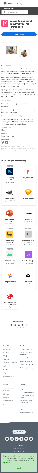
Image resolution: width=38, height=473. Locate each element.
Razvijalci (6, 359)
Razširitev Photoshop (26, 358)
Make (13, 29)
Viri (4, 404)
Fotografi (6, 352)
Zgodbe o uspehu (8, 376)
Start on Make (19, 34)
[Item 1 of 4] (19, 51)
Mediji (5, 366)
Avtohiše (5, 369)
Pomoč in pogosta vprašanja (8, 390)
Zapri (19, 468)
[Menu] (34, 3)
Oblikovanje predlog (26, 368)
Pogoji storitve (19, 445)
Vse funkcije (6, 349)
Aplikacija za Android (26, 364)
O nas (22, 409)
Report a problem (7, 136)
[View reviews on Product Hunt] (19, 325)
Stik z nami (6, 394)
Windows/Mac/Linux (26, 361)
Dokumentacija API (26, 349)
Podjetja (5, 373)
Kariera (22, 406)
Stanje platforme (8, 401)
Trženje (5, 356)
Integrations (9, 8)
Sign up (4, 104)
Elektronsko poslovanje (10, 363)
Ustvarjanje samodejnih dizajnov (27, 396)
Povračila (6, 397)
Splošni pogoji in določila (19, 448)
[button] (7, 439)
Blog (21, 389)
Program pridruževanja (27, 392)
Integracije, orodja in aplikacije (26, 353)
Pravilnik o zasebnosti (19, 451)
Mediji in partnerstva (26, 413)
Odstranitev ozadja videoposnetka (26, 401)
